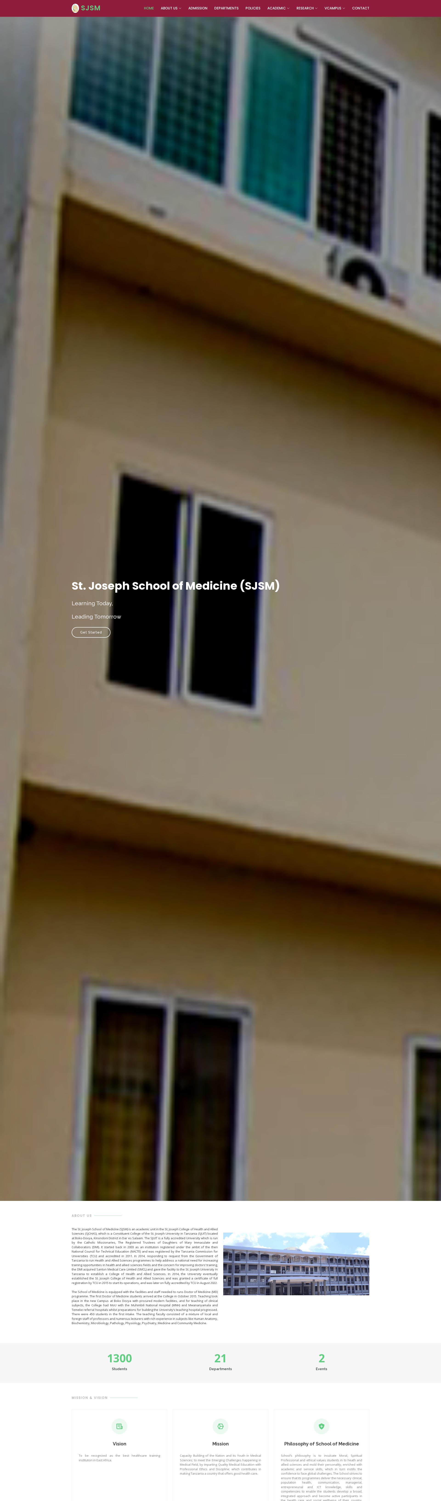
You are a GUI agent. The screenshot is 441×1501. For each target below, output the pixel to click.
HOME (149, 8)
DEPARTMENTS (226, 8)
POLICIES (253, 8)
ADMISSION (197, 8)
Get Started (91, 632)
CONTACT (360, 8)
